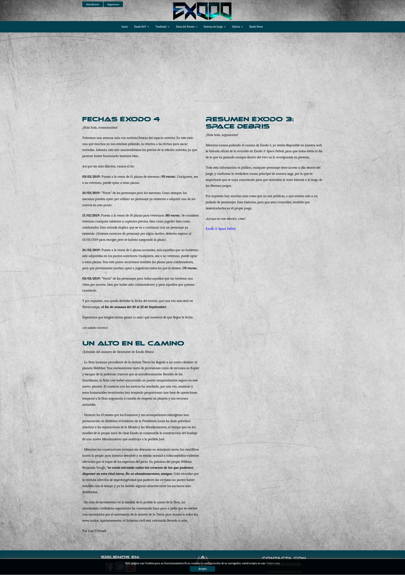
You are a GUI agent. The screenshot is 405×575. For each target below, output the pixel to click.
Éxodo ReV (140, 26)
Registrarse (113, 4)
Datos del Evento (185, 26)
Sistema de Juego (213, 26)
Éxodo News (256, 26)
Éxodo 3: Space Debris (221, 229)
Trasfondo (161, 26)
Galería (236, 26)
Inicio (125, 26)
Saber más (273, 563)
